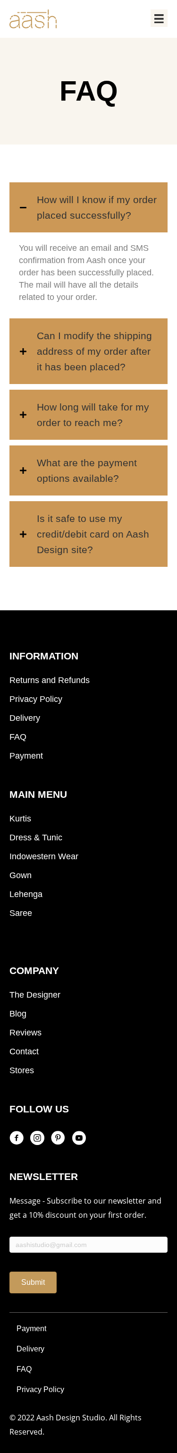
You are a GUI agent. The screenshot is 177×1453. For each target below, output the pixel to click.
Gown (20, 875)
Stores (21, 1070)
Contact (24, 1051)
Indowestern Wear (43, 856)
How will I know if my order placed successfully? (97, 207)
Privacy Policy (35, 699)
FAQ (17, 737)
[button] (33, 1282)
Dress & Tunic (35, 837)
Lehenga (25, 894)
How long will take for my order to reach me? (93, 415)
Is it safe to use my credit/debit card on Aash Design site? (93, 534)
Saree (20, 913)
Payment (26, 756)
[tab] (88, 207)
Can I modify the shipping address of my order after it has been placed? (94, 351)
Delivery (24, 718)
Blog (17, 1013)
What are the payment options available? (87, 470)
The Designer (34, 995)
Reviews (25, 1032)
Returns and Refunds (49, 680)
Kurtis (20, 818)
